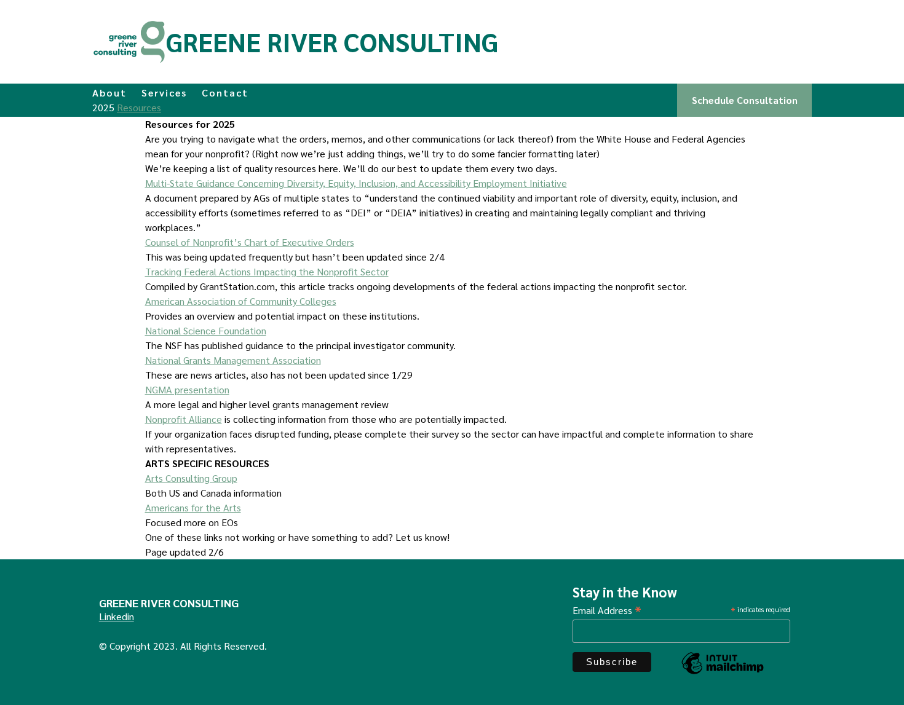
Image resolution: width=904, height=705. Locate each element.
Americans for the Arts (193, 507)
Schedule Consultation (745, 99)
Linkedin (116, 616)
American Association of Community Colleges (240, 300)
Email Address (607, 609)
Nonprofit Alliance (183, 418)
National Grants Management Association (233, 359)
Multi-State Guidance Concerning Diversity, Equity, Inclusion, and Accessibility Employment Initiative (356, 182)
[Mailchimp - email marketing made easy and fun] (722, 672)
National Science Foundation (205, 330)
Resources (139, 107)
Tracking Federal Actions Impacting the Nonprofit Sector (267, 271)
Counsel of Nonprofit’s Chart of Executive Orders (249, 241)
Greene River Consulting (332, 41)
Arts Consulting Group (191, 477)
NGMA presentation (187, 389)
